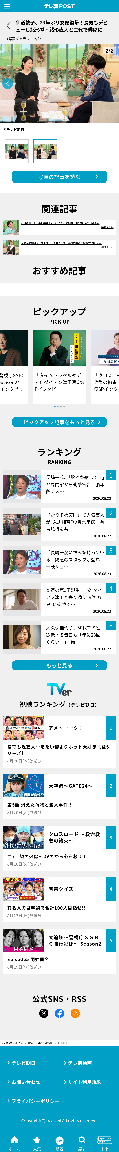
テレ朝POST (59, 6)
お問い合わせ (26, 1081)
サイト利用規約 (84, 1081)
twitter (43, 1013)
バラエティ (19, 1043)
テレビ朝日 (24, 1062)
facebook (59, 1013)
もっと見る (59, 665)
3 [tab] (61, 406)
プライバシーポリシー (36, 1100)
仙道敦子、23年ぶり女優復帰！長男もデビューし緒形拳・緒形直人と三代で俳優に (41, 1043)
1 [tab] (55, 406)
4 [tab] (64, 406)
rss (75, 1013)
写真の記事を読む (59, 176)
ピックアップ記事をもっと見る (59, 421)
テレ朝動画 (80, 1062)
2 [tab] (58, 406)
